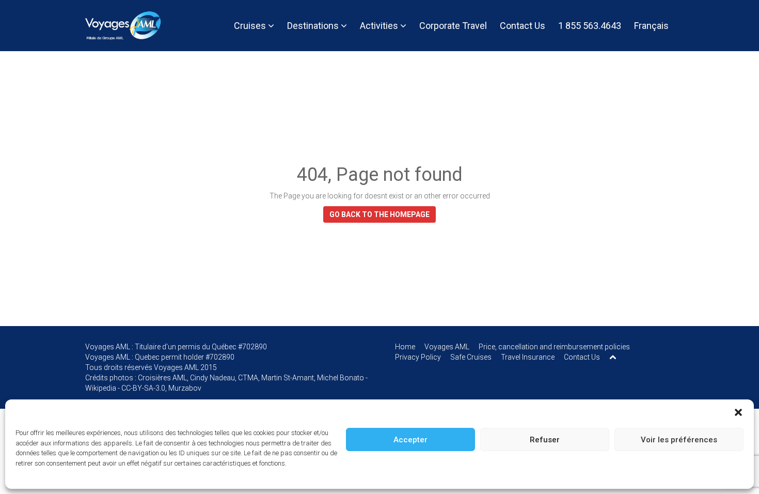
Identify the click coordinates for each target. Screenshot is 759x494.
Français (651, 25)
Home (405, 347)
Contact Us (522, 25)
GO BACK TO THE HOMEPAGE (379, 214)
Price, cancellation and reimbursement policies (554, 347)
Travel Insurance (528, 357)
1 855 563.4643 (589, 25)
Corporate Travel (453, 25)
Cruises (251, 25)
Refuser (545, 439)
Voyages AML (446, 347)
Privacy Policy (418, 357)
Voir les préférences (679, 439)
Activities (380, 25)
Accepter (410, 439)
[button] (738, 412)
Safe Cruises (471, 357)
